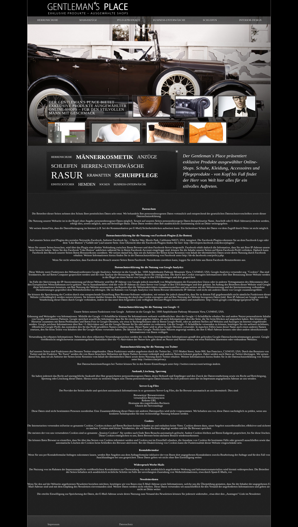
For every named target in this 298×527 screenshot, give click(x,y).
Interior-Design (250, 20)
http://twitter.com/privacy (152, 359)
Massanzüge (88, 20)
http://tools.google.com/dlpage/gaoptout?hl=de (232, 299)
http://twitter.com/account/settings (193, 363)
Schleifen (210, 20)
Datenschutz (126, 524)
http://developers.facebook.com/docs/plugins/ (209, 242)
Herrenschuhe (47, 20)
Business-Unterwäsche (169, 20)
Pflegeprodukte (128, 20)
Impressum (53, 524)
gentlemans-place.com (88, 7)
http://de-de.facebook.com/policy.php (203, 255)
